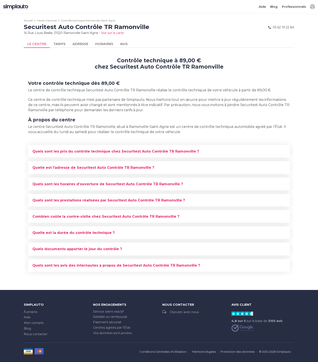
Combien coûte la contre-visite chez (105, 216)
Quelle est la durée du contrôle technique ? (73, 233)
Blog (274, 7)
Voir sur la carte (112, 33)
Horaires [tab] (104, 44)
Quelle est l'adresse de (93, 168)
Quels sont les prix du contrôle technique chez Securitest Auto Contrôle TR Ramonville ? (115, 151)
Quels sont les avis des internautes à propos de (116, 265)
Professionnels (294, 7)
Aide (262, 7)
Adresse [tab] (80, 44)
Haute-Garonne (47, 20)
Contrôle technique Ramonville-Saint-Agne (88, 20)
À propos (30, 312)
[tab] (159, 151)
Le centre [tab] (37, 44)
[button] (312, 6)
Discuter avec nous (184, 312)
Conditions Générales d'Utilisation (163, 351)
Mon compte (34, 323)
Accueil (28, 20)
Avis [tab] (124, 44)
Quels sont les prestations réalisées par (108, 200)
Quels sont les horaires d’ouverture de (107, 184)
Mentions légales (204, 351)
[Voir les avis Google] (242, 328)
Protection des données (237, 351)
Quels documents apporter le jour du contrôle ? (77, 249)
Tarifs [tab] (59, 44)
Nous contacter (35, 334)
